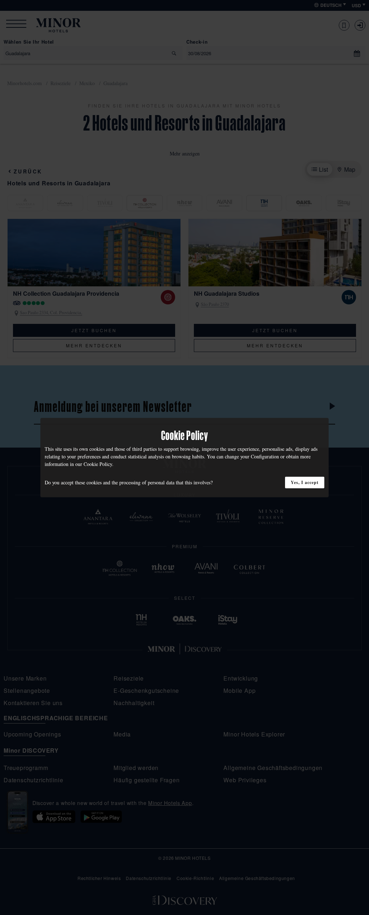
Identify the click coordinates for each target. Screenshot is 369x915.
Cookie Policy (98, 463)
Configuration (265, 456)
